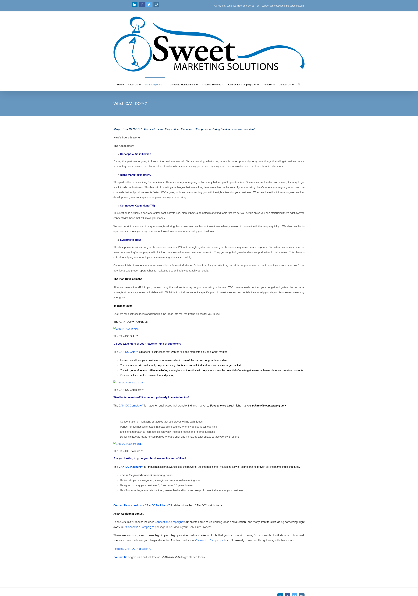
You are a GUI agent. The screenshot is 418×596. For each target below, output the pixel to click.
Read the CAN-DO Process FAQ (132, 548)
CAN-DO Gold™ (129, 352)
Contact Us (120, 557)
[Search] (299, 84)
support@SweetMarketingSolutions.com (283, 5)
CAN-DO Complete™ (131, 405)
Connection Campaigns (169, 522)
